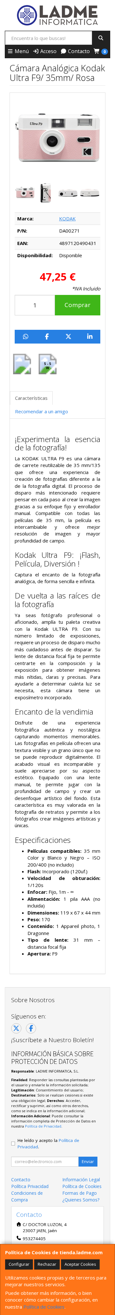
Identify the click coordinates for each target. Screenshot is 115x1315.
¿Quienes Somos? (80, 1200)
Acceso (48, 51)
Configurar (19, 1264)
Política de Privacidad (43, 1126)
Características (31, 398)
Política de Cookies (44, 1306)
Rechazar (47, 1264)
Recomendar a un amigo (41, 411)
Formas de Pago (79, 1193)
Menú (21, 51)
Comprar (77, 305)
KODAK (67, 218)
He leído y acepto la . (48, 1143)
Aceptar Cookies (80, 1264)
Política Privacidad (30, 1186)
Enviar (88, 1161)
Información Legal (81, 1179)
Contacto (78, 51)
